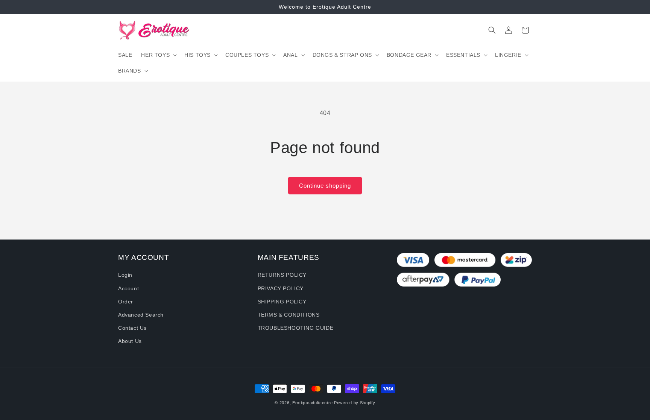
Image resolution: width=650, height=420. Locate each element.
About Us (130, 341)
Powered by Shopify (354, 402)
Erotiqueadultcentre (312, 402)
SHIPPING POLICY (282, 302)
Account (128, 288)
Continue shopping (325, 185)
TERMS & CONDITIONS (289, 315)
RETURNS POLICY (282, 275)
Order (125, 302)
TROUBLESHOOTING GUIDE (296, 328)
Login (125, 275)
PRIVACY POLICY (281, 288)
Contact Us (132, 328)
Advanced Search (141, 315)
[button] (158, 55)
